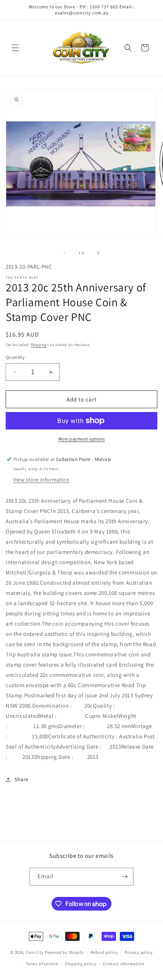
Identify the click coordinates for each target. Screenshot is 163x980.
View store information (41, 479)
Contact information (123, 963)
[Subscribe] (124, 877)
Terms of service (42, 963)
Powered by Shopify (64, 952)
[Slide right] (98, 253)
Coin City (35, 952)
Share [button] (21, 779)
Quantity (15, 357)
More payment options (81, 439)
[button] (15, 47)
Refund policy (104, 952)
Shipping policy (80, 963)
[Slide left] (64, 253)
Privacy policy (139, 952)
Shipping (39, 344)
